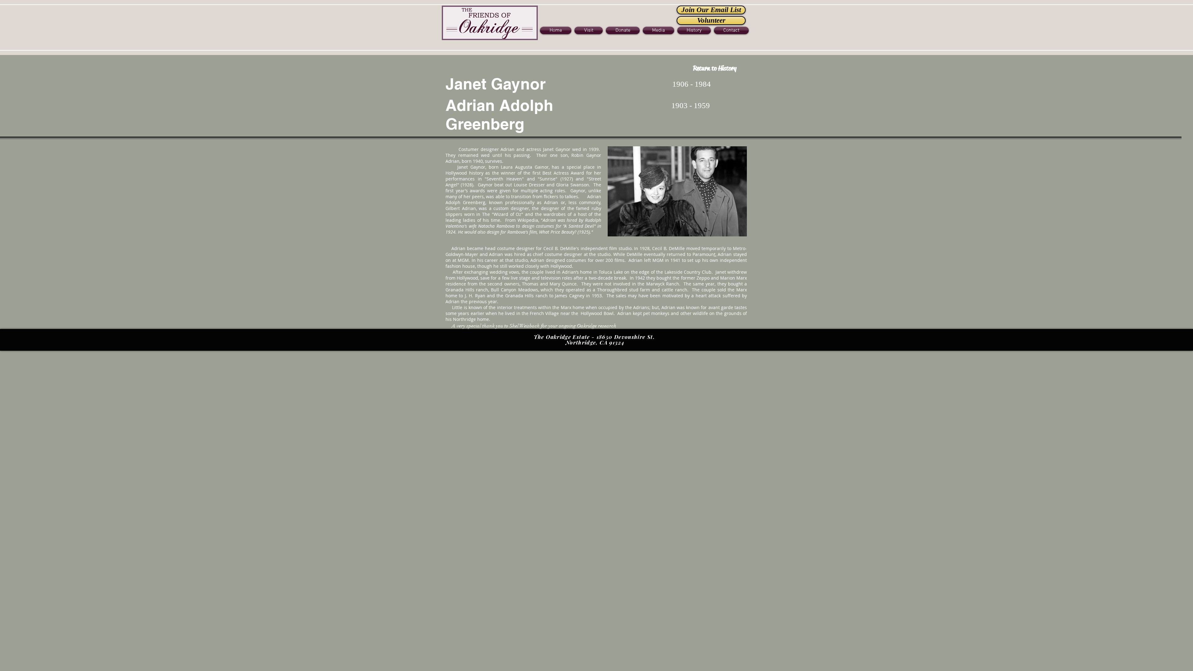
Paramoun (703, 254)
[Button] (489, 22)
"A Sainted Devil (578, 226)
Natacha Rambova (496, 226)
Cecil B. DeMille (559, 248)
